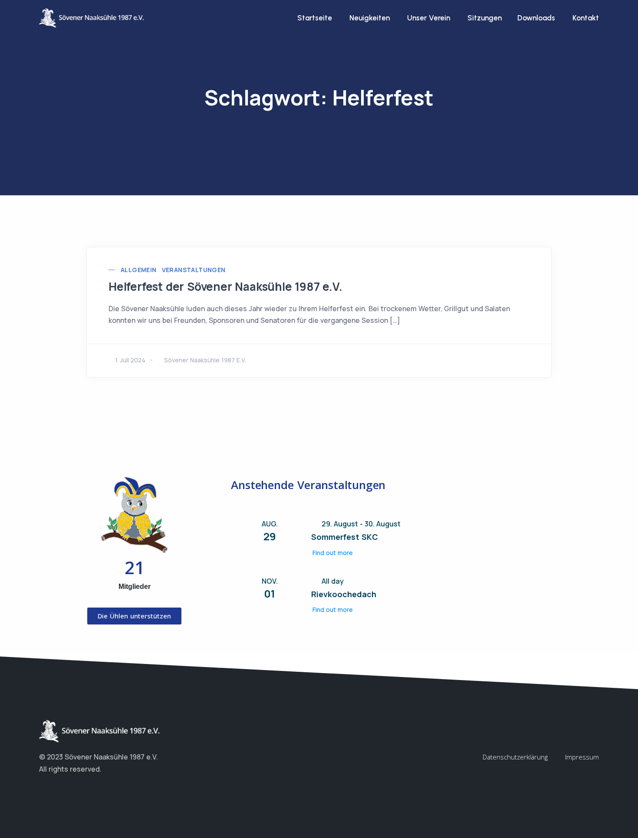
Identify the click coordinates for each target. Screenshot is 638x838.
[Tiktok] (78, 790)
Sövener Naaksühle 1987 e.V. (205, 360)
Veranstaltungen (194, 270)
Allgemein (139, 270)
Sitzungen (483, 17)
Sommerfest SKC (344, 537)
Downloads (536, 17)
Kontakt (585, 17)
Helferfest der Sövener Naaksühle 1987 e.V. (225, 286)
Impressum (582, 757)
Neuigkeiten (369, 17)
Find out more (332, 553)
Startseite (314, 17)
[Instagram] (60, 790)
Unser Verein (428, 17)
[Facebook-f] (43, 790)
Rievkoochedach (343, 594)
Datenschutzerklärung (515, 757)
